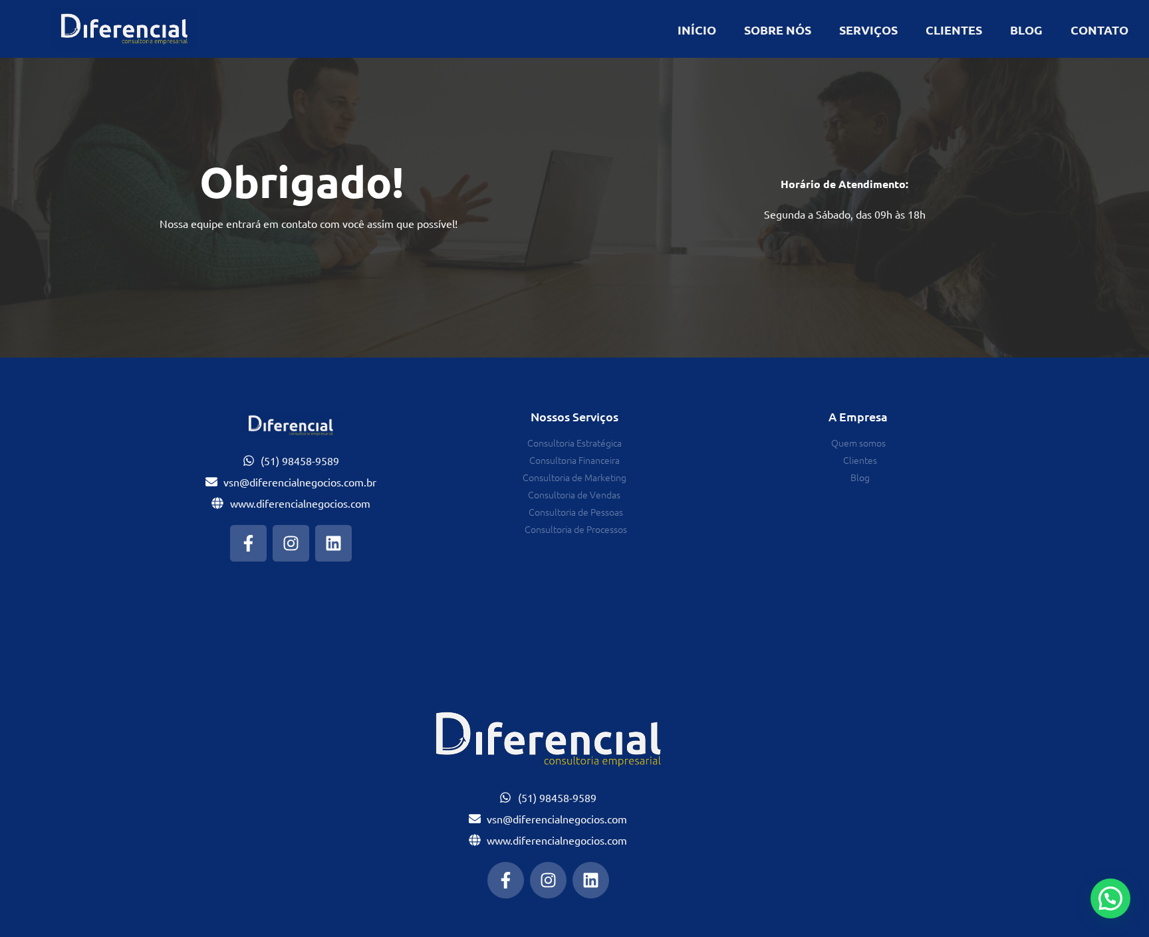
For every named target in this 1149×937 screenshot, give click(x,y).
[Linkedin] (333, 543)
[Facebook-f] (248, 543)
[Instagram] (291, 543)
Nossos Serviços (574, 416)
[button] (1110, 898)
